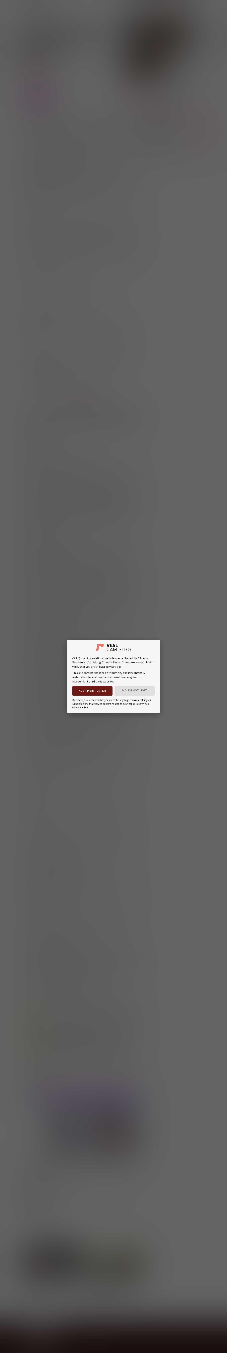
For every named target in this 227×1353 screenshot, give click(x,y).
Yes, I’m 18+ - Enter (92, 690)
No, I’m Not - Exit (134, 690)
